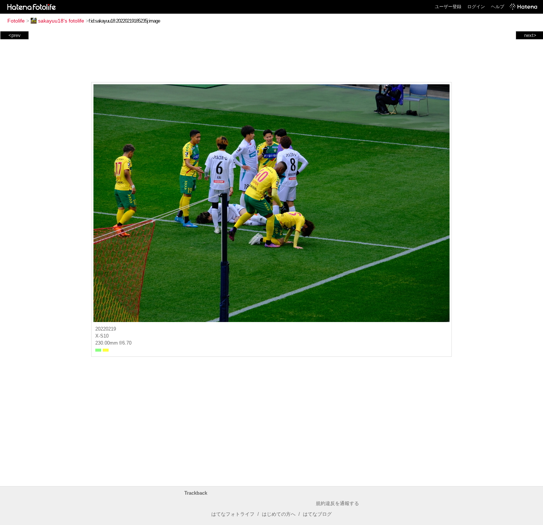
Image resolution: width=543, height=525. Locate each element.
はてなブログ (317, 514)
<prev (14, 35)
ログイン (476, 6)
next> (530, 35)
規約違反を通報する (337, 503)
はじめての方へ (279, 514)
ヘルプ (497, 6)
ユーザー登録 (448, 6)
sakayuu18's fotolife (61, 21)
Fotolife (16, 21)
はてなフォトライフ (233, 514)
